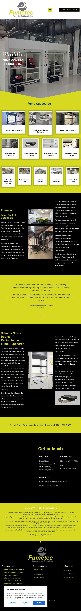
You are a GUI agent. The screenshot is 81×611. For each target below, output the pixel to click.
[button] (8, 297)
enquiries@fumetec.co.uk (69, 468)
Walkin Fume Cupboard (67, 130)
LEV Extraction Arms (24, 181)
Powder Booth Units (73, 181)
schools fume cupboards (66, 364)
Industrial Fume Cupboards (47, 601)
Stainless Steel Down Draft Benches (8, 181)
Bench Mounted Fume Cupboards (40, 131)
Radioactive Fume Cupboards (10, 154)
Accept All (39, 603)
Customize (13, 603)
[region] (25, 596)
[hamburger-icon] (50, 10)
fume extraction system (14, 360)
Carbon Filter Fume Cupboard (30, 154)
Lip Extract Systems (40, 181)
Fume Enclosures (56, 181)
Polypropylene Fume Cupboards (51, 154)
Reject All (26, 603)
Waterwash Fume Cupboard (71, 154)
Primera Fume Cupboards (13, 130)
